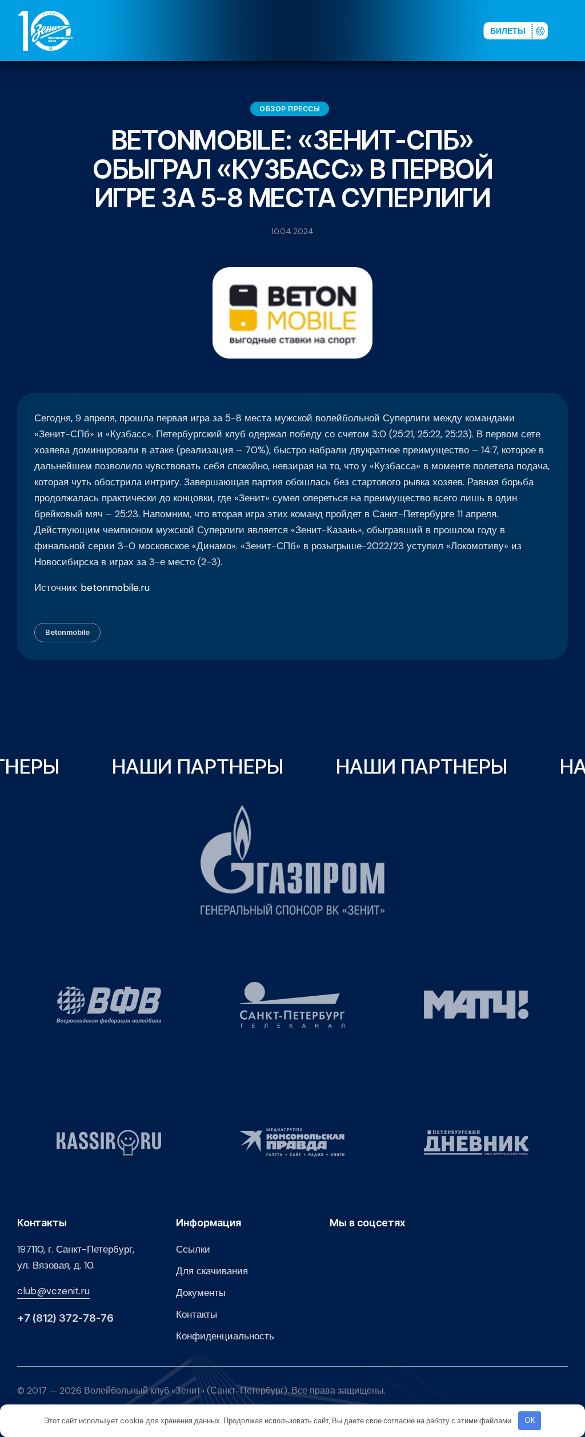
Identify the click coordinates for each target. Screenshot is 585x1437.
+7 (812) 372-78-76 (65, 1318)
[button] (573, 30)
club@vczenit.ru (53, 1291)
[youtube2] (371, 30)
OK (529, 1420)
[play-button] (390, 30)
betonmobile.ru (115, 587)
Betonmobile (67, 632)
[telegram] (408, 30)
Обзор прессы (289, 108)
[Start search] (443, 30)
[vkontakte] (353, 30)
